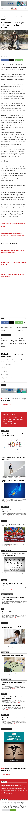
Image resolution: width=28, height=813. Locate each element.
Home (2, 16)
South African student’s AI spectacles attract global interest (22, 342)
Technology (6, 16)
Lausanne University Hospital (10, 318)
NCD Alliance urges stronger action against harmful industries (7, 329)
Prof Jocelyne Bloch (5, 319)
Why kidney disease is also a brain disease (12, 655)
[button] (2, 8)
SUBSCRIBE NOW (6, 404)
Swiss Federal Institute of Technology (17, 319)
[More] (24, 60)
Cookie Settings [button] (5, 810)
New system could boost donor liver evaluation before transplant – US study (5, 343)
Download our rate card (9, 423)
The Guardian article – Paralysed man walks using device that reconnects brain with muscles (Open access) (13, 225)
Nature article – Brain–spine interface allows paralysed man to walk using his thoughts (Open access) (12, 235)
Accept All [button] (13, 810)
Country (3, 374)
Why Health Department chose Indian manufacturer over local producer (21, 329)
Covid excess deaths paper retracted (11, 705)
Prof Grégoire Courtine (21, 318)
